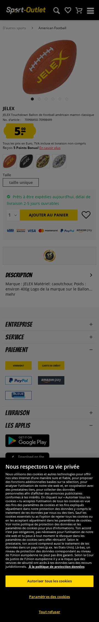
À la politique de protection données (56, 566)
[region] (49, 540)
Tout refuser (49, 611)
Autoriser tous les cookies (49, 580)
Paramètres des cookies (49, 596)
